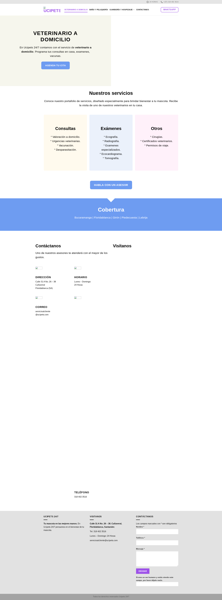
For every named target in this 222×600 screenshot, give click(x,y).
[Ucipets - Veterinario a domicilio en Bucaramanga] (52, 10)
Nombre (140, 527)
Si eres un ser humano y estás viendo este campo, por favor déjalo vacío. (154, 578)
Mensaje (140, 549)
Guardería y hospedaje (121, 10)
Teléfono (140, 538)
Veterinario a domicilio (76, 10)
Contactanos (142, 10)
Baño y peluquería (98, 10)
